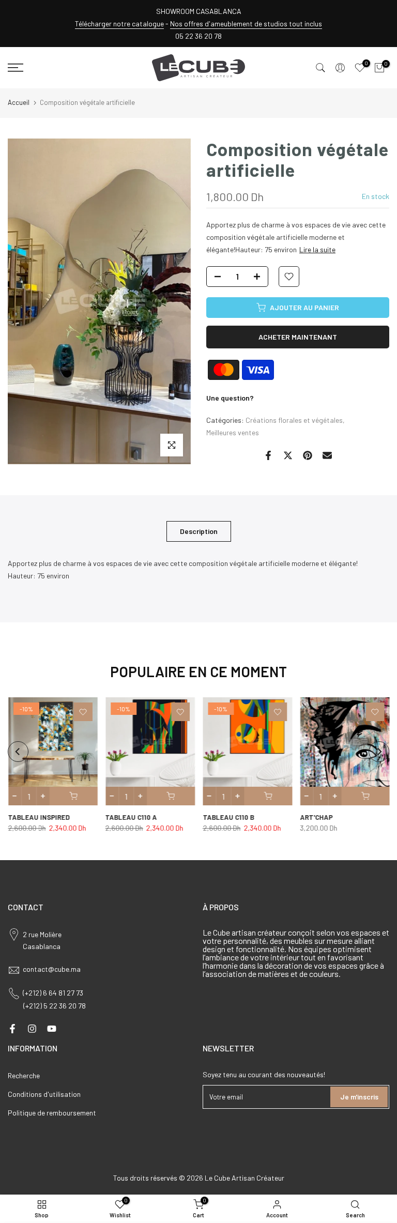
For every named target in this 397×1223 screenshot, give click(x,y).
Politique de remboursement (52, 1112)
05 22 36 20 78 (198, 36)
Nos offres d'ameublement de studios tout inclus (246, 23)
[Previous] (18, 751)
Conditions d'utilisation (44, 1094)
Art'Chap (316, 817)
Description (199, 530)
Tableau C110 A (131, 817)
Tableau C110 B (228, 817)
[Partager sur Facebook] (268, 455)
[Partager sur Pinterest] (307, 455)
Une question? (230, 397)
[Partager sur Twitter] (288, 455)
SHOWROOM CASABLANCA (198, 11)
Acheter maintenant (297, 336)
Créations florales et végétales (294, 420)
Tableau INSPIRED (38, 817)
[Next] (379, 751)
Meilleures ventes (232, 432)
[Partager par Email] (327, 455)
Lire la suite (317, 249)
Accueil (18, 102)
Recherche (24, 1075)
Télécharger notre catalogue (119, 23)
